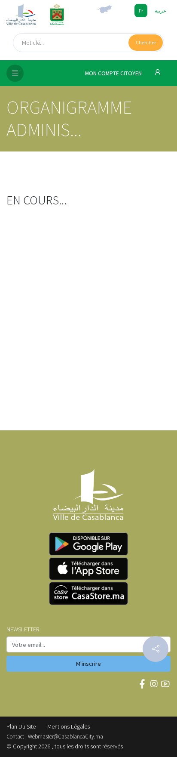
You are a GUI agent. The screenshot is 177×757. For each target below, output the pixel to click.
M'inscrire (88, 663)
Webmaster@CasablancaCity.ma (65, 736)
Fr (141, 10)
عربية (160, 10)
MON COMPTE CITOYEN (114, 73)
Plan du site (21, 726)
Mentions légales (68, 726)
